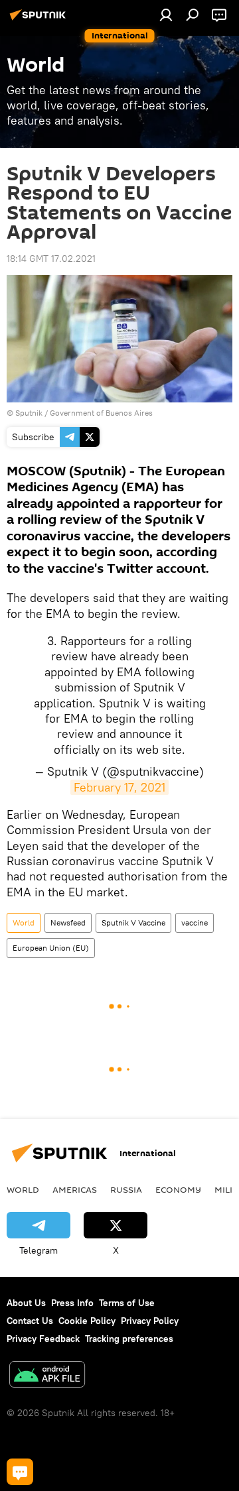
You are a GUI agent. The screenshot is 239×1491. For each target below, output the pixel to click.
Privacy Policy (150, 1321)
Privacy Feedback (43, 1338)
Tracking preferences (129, 1338)
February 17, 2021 (119, 787)
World (24, 922)
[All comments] (20, 1472)
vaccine (194, 922)
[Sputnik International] (40, 20)
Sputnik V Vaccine (133, 922)
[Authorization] (166, 14)
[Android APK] (47, 1376)
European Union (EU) (51, 948)
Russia (126, 1189)
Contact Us (30, 1321)
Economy (178, 1189)
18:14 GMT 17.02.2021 (51, 259)
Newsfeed (68, 922)
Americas (74, 1189)
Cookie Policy (87, 1321)
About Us (26, 1303)
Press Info (72, 1303)
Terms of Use (127, 1303)
